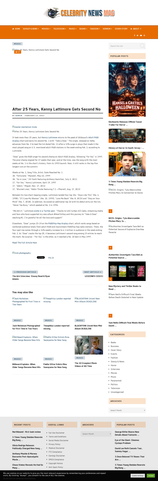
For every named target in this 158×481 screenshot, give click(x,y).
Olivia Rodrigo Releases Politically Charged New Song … (27, 447)
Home (17, 28)
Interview (115, 369)
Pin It (51, 257)
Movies (45, 28)
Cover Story (121, 28)
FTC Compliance (55, 451)
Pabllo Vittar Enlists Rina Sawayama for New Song (55, 366)
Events (114, 353)
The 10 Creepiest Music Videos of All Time (86, 365)
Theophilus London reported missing (56, 327)
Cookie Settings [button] (137, 475)
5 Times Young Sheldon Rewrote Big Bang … (125, 183)
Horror (107, 28)
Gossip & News (30, 28)
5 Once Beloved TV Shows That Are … (129, 458)
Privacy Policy (54, 444)
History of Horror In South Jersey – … (126, 147)
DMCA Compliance (56, 459)
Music (72, 28)
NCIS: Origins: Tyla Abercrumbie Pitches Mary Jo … (124, 220)
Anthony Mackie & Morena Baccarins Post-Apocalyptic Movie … (25, 456)
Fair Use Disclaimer (56, 432)
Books (82, 28)
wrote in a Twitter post (44, 210)
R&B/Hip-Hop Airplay (58, 223)
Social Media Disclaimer (58, 440)
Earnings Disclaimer (57, 455)
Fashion (94, 28)
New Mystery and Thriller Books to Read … (125, 288)
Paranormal (116, 380)
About (136, 28)
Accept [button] (150, 475)
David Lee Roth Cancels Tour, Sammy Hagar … (128, 450)
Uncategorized (117, 392)
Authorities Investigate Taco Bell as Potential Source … (126, 256)
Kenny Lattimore (49, 137)
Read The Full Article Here (24, 242)
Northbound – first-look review (26, 431)
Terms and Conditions (57, 436)
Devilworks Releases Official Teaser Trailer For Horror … (125, 123)
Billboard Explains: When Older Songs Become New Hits (26, 366)
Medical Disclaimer (56, 448)
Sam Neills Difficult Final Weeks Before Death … (127, 324)
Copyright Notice (56, 463)
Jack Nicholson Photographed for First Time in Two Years (26, 327)
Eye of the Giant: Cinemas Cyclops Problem (127, 442)
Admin (18, 115)
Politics (114, 384)
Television (59, 28)
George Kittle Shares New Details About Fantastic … (127, 433)
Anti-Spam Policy (56, 467)
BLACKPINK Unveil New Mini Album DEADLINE (88, 327)
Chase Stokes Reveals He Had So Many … (27, 466)
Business (115, 346)
